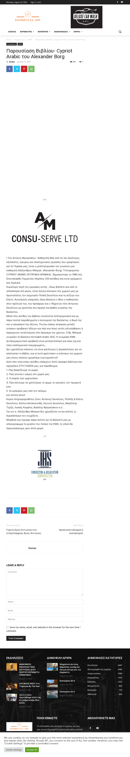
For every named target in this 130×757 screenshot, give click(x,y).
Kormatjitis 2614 (67, 681)
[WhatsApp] (31, 69)
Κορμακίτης (20, 39)
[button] (120, 31)
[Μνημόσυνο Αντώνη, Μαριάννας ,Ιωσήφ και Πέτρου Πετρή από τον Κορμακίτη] (52, 667)
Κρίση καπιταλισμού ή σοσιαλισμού (71, 531)
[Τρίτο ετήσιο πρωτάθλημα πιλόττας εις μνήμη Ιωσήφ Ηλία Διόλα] (11, 697)
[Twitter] (17, 69)
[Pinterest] (24, 69)
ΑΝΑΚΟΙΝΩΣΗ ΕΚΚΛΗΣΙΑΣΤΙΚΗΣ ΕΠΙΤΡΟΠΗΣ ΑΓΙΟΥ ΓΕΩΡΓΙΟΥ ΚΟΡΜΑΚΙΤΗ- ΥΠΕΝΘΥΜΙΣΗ (29, 669)
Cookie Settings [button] (14, 749)
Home (9, 39)
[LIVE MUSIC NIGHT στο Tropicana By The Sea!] (11, 686)
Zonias (12, 61)
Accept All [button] (32, 749)
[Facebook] (117, 2)
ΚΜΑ (30, 39)
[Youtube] (122, 2)
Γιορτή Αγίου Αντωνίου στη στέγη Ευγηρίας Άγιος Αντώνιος (23, 531)
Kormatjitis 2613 (67, 692)
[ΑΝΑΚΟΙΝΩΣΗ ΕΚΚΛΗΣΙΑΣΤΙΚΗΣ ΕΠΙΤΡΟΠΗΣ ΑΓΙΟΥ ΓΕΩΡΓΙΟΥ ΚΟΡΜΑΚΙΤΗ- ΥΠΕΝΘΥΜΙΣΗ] (11, 667)
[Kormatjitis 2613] (52, 694)
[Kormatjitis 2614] (52, 683)
